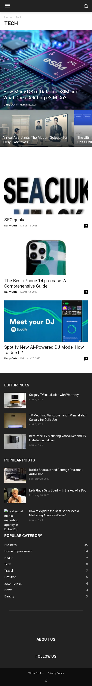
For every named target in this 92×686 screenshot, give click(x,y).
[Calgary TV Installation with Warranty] (15, 400)
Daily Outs (10, 104)
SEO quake (14, 219)
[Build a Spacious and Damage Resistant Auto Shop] (15, 475)
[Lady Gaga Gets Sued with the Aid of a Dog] (15, 495)
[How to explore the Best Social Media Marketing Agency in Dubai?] (15, 520)
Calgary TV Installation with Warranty (54, 395)
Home (8, 17)
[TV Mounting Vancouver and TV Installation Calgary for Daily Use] (15, 420)
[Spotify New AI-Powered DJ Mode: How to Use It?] (46, 321)
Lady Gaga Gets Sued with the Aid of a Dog (57, 490)
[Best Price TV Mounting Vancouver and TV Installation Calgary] (15, 441)
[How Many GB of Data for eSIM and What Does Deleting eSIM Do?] (46, 70)
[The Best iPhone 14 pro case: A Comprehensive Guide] (46, 255)
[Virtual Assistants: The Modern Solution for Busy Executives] (37, 137)
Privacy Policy (55, 673)
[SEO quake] (46, 188)
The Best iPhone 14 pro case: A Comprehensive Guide (35, 283)
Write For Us (35, 673)
